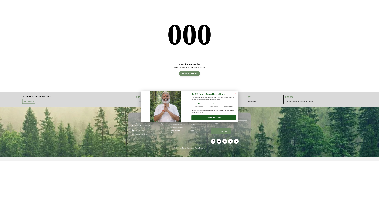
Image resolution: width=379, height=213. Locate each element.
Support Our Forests (213, 118)
